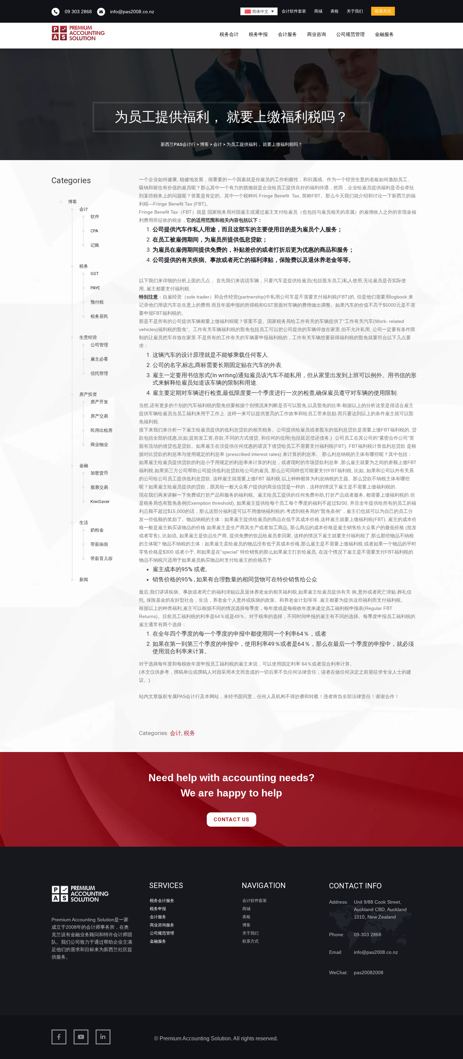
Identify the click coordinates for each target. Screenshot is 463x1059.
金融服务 (384, 34)
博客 (72, 201)
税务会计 (229, 34)
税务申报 (258, 34)
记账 (94, 245)
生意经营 (88, 337)
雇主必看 (99, 359)
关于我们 (355, 11)
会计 (83, 209)
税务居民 (99, 316)
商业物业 (99, 444)
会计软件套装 (294, 11)
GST (94, 273)
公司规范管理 (350, 34)
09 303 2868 (78, 11)
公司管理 (99, 344)
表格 (334, 11)
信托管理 (99, 373)
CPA (94, 230)
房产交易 (99, 416)
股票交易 (99, 487)
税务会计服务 (162, 900)
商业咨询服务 (162, 925)
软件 (94, 216)
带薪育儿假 (101, 558)
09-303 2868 (367, 934)
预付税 (97, 302)
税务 (83, 266)
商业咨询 (316, 34)
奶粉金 (97, 530)
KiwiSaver (99, 501)
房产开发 (99, 401)
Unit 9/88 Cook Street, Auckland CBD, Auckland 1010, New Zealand (380, 909)
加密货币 (99, 473)
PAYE (95, 287)
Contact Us (231, 819)
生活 (83, 522)
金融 (83, 465)
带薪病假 (99, 544)
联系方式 (383, 11)
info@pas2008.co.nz (132, 11)
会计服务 (287, 34)
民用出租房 (101, 430)
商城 (318, 11)
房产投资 (88, 394)
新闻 (83, 579)
